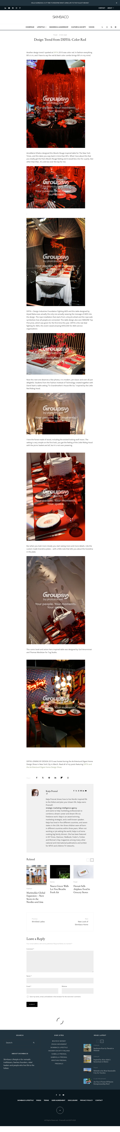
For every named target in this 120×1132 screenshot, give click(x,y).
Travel (96, 1067)
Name (29, 976)
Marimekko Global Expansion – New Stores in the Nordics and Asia (35, 897)
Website (64, 986)
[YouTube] (9, 8)
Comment (30, 949)
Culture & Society (78, 27)
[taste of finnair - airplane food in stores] (83, 871)
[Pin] (49, 778)
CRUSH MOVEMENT (59, 1044)
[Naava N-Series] (60, 871)
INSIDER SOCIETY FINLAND (59, 1051)
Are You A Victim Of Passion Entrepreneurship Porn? (103, 1083)
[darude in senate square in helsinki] (87, 1048)
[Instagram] (16, 8)
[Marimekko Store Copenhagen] (36, 875)
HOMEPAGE (30, 27)
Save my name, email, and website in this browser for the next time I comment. (55, 997)
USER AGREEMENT (58, 1100)
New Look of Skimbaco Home (81, 922)
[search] (33, 1043)
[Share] (36, 778)
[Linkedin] (5, 8)
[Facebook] (20, 8)
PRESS (38, 1100)
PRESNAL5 (59, 1064)
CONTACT (102, 8)
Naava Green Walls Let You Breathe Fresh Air (59, 889)
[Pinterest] (13, 8)
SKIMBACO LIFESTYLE (59, 1047)
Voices (91, 27)
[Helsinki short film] (87, 1070)
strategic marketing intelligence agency (61, 808)
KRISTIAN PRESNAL (59, 1060)
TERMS (46, 1100)
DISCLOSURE (72, 1100)
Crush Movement (100, 1079)
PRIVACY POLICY (86, 1100)
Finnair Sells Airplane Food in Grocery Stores (81, 889)
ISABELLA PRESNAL (59, 1054)
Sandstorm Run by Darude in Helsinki (104, 1049)
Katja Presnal (52, 791)
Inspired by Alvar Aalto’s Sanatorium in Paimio (102, 1061)
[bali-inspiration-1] (87, 1081)
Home (52, 882)
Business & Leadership (58, 27)
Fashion (29, 888)
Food (55, 35)
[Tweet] (43, 778)
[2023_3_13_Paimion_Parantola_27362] (87, 1059)
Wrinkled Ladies (38, 920)
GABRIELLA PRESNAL (59, 1057)
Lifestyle (41, 27)
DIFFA (55, 52)
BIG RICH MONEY (59, 1041)
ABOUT (109, 8)
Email (28, 986)
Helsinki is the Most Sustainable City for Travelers (105, 1072)
